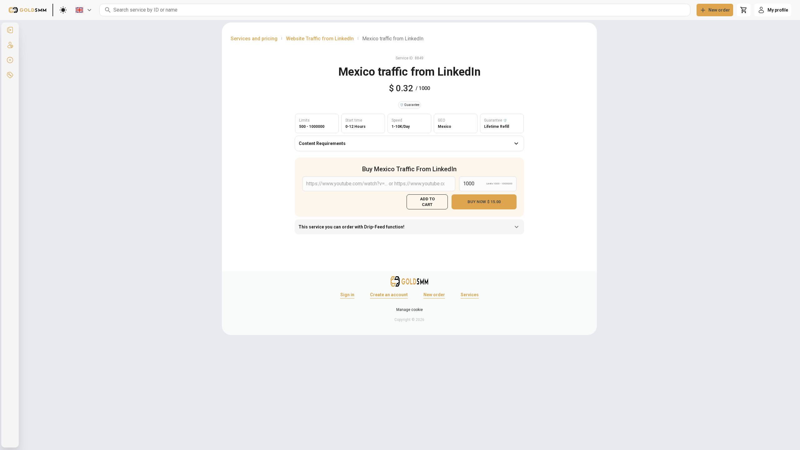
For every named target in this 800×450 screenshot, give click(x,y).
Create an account (389, 294)
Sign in (347, 294)
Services (470, 294)
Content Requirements (322, 143)
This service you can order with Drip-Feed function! (351, 226)
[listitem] (10, 30)
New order (434, 294)
